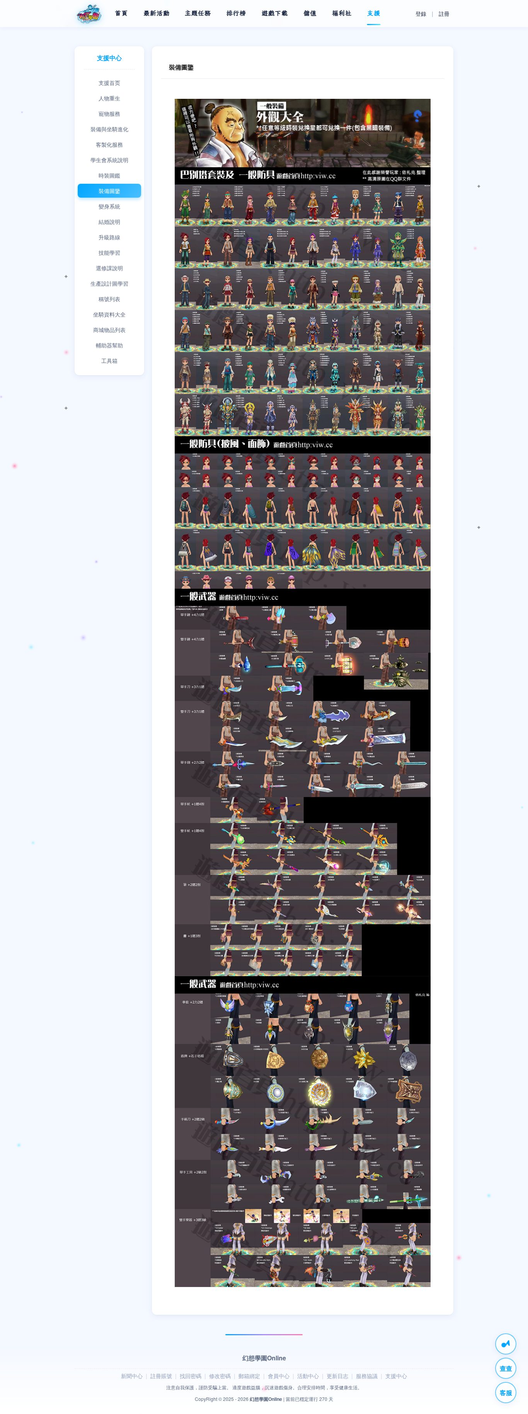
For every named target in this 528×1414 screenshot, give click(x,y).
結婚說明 (109, 221)
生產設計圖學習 (109, 283)
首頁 (121, 13)
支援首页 (109, 82)
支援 (373, 13)
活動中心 (308, 1376)
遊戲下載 (275, 13)
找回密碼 (190, 1376)
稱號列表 (109, 299)
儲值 (310, 13)
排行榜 (236, 13)
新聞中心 (132, 1376)
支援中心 (396, 1376)
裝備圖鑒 (109, 191)
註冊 (444, 13)
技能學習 (109, 252)
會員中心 (279, 1376)
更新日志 (337, 1376)
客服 (506, 1392)
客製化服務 (109, 144)
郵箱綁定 (249, 1376)
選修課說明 (109, 268)
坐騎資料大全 (109, 314)
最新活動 (156, 13)
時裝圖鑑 (109, 175)
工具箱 (109, 360)
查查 (506, 1368)
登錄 (421, 13)
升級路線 (109, 237)
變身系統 (109, 206)
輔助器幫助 (109, 345)
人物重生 (109, 98)
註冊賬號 (161, 1376)
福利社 (342, 13)
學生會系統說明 (109, 160)
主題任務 (198, 13)
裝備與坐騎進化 (109, 129)
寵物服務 (109, 113)
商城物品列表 (109, 330)
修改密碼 (220, 1376)
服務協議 (367, 1376)
